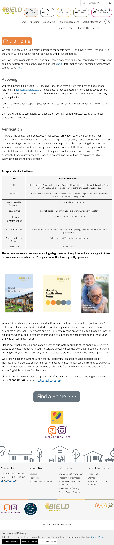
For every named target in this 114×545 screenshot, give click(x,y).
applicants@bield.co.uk (27, 89)
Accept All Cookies (10, 541)
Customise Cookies (48, 541)
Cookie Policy (97, 537)
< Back (109, 3)
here (59, 63)
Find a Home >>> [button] (56, 396)
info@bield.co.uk (9, 480)
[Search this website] (108, 21)
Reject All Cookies (29, 541)
